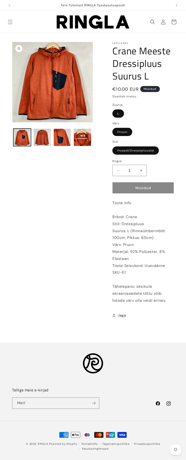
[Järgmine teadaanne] (176, 5)
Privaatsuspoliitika (147, 444)
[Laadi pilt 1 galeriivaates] (22, 137)
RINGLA (43, 444)
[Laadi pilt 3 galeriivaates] (62, 137)
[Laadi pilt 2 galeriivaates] (42, 137)
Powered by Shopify (63, 444)
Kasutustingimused (95, 448)
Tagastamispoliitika (115, 444)
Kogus (117, 161)
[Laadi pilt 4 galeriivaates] (82, 137)
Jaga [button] (122, 315)
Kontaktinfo (90, 444)
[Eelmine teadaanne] (9, 5)
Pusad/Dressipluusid (138, 151)
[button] (10, 22)
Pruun (124, 132)
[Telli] (93, 403)
